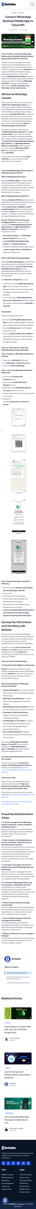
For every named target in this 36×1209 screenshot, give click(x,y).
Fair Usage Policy (25, 1180)
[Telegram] (3, 1163)
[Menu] (32, 4)
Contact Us (5, 1186)
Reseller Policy (24, 1192)
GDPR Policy (24, 1183)
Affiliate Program (7, 1175)
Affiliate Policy (24, 1189)
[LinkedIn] (28, 1163)
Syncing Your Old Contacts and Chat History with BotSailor (18, 978)
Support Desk (6, 1189)
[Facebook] (8, 1163)
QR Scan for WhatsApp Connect (17, 973)
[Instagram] (23, 1163)
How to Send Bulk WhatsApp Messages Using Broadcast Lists (16, 1120)
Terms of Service (25, 1175)
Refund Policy (24, 1186)
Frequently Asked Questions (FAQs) (18, 983)
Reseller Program (7, 1177)
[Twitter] (18, 1163)
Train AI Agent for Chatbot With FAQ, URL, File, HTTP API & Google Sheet (17, 1029)
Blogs (14, 13)
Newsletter (5, 1180)
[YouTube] (13, 1163)
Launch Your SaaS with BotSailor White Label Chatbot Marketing (17, 1075)
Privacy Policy (24, 1177)
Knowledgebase (7, 1183)
